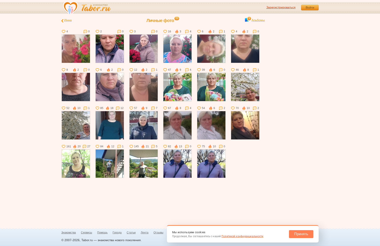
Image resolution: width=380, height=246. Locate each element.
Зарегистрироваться (281, 7)
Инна (68, 20)
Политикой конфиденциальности (242, 236)
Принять (301, 234)
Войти (310, 7)
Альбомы (257, 20)
